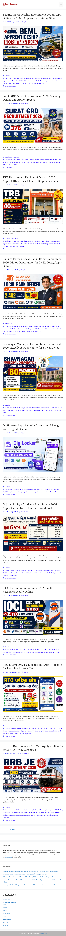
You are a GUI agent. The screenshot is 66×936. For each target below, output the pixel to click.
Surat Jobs (39, 162)
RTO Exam (28, 731)
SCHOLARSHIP (7, 919)
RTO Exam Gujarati (48, 731)
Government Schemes (9, 902)
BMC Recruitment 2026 (10, 410)
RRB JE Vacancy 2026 (37, 815)
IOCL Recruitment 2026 (29, 652)
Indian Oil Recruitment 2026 (13, 649)
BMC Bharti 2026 (57, 408)
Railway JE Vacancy (39, 810)
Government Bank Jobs (45, 329)
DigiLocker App (17, 489)
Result (4, 916)
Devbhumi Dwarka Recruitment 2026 (32, 241)
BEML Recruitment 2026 (31, 81)
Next (14, 829)
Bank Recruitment (19, 329)
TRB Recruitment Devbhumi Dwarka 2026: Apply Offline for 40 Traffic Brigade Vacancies (30, 877)
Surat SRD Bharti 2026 (50, 162)
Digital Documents (54, 489)
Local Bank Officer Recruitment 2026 (29, 331)
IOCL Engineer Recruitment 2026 (33, 649)
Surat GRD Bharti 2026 (10, 162)
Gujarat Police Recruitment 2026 (13, 244)
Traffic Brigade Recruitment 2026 (51, 244)
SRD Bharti (57, 159)
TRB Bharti (6, 246)
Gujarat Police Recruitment (45, 159)
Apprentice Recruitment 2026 (14, 78)
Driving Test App (37, 728)
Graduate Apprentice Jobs (23, 83)
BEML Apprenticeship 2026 (49, 78)
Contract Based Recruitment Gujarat (16, 570)
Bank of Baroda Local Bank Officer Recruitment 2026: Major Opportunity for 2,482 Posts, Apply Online (32, 262)
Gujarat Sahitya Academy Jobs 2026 (41, 573)
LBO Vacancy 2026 (12, 331)
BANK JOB (8, 323)
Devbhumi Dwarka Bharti (12, 241)
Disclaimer (8, 857)
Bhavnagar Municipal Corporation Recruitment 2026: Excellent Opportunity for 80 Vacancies (31, 885)
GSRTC (5, 908)
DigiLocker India (42, 489)
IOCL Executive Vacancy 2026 (12, 652)
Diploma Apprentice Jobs (47, 81)
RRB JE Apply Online (47, 812)
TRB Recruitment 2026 (17, 246)
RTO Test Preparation (25, 733)
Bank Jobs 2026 (10, 326)
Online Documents (56, 492)
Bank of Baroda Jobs (21, 326)
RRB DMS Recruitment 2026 (23, 812)
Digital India (6, 492)
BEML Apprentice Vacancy (32, 78)
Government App (31, 492)
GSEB (4, 905)
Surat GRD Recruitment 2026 (26, 162)
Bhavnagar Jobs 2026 (11, 408)
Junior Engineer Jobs (26, 810)
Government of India (43, 492)
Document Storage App (18, 492)
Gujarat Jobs (33, 159)
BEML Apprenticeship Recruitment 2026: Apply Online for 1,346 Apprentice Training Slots (30, 871)
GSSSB (5, 911)
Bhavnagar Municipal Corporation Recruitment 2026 (35, 408)
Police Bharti (15, 157)
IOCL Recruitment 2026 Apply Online (48, 652)
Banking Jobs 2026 (32, 329)
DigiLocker (8, 489)
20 (10, 829)
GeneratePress (43, 933)
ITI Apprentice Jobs (38, 83)
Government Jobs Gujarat (12, 159)
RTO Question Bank (12, 733)
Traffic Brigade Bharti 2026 (31, 244)
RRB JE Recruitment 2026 (22, 815)
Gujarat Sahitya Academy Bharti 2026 (17, 573)
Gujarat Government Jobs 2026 (37, 570)
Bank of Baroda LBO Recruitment (39, 326)
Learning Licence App (49, 728)
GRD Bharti (24, 159)
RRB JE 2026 (36, 812)
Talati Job (6, 922)
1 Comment (8, 167)
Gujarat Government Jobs (52, 241)
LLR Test (13, 731)
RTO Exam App (36, 731)
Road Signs (20, 731)
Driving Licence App (11, 728)
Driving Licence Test (24, 728)
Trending (7, 75)
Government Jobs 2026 (25, 410)
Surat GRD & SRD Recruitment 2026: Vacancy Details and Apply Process (25, 874)
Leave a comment (10, 86)
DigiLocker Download (30, 489)
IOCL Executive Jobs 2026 (52, 649)
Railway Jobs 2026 (52, 810)
